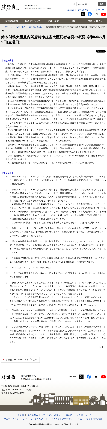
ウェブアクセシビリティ (15, 419)
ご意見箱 (19, 415)
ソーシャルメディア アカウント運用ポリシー (52, 419)
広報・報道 (53, 21)
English (70, 10)
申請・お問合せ (95, 21)
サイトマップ (98, 10)
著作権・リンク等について (78, 415)
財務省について (32, 21)
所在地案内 (32, 415)
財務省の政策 (11, 21)
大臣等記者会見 (35, 27)
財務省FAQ (83, 10)
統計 (74, 21)
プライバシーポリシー (51, 415)
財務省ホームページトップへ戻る (21, 359)
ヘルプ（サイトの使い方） (90, 419)
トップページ (6, 27)
